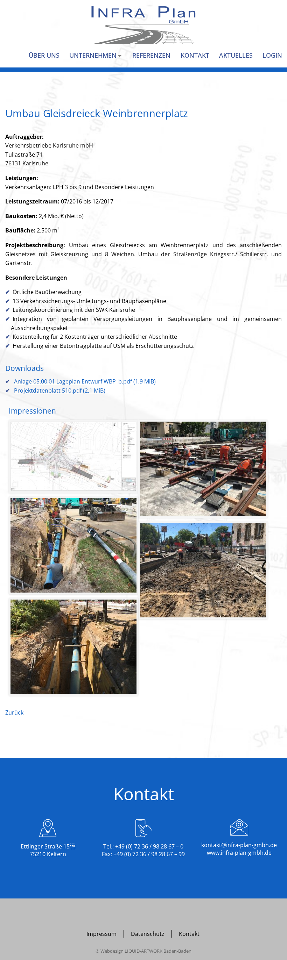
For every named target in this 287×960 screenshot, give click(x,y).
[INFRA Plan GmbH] (143, 25)
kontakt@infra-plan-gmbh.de (239, 845)
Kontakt (189, 934)
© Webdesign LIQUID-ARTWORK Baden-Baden (143, 951)
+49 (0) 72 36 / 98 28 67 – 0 (149, 846)
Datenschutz (147, 934)
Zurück (14, 712)
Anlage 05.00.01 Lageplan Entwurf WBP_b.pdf (85, 381)
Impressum (101, 934)
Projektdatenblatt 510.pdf (59, 390)
